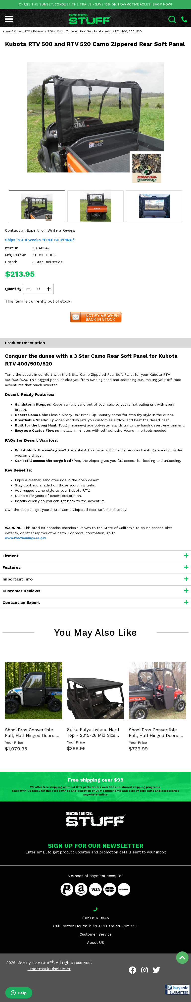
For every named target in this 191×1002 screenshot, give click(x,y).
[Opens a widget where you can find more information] (18, 993)
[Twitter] (156, 970)
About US (95, 942)
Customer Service (96, 934)
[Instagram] (144, 970)
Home (6, 31)
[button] (177, 990)
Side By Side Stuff (35, 962)
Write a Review (62, 230)
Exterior (38, 31)
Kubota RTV (22, 31)
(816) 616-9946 (95, 918)
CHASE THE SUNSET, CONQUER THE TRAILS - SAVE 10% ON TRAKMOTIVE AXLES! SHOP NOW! (95, 4)
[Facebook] (132, 970)
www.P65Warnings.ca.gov (25, 538)
